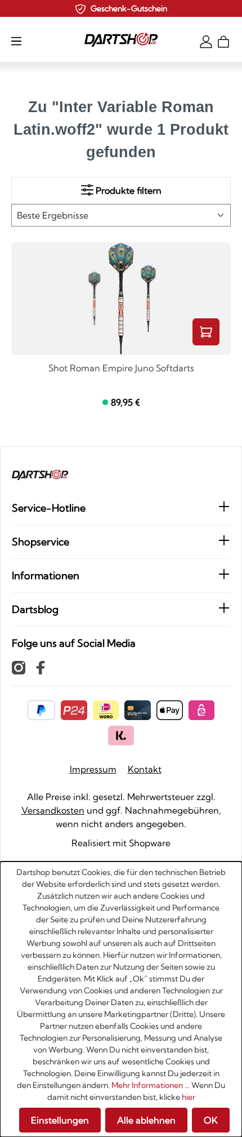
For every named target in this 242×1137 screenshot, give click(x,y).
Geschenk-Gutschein (129, 8)
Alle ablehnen (146, 1120)
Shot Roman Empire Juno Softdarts (121, 368)
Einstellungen (60, 1120)
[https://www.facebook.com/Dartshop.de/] (40, 667)
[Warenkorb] (223, 40)
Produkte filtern (127, 190)
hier (188, 1097)
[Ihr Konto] (206, 40)
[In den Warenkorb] (205, 331)
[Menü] (16, 40)
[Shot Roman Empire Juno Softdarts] (121, 299)
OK (211, 1120)
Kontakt (145, 769)
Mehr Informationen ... (150, 1085)
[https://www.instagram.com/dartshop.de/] (18, 667)
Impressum (93, 769)
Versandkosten (52, 810)
